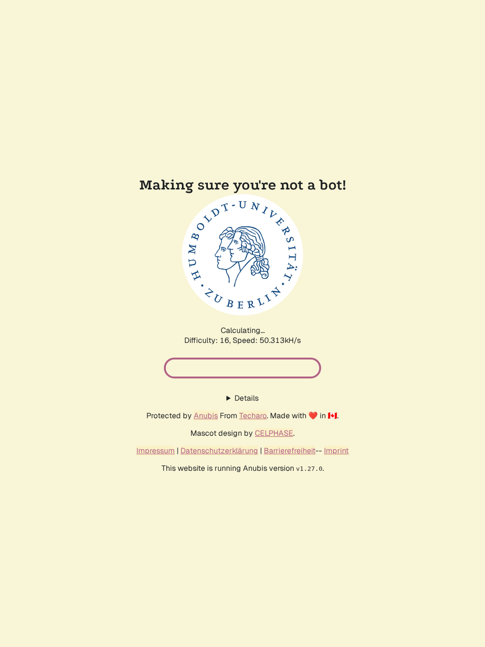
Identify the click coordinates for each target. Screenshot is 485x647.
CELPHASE (274, 433)
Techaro (253, 416)
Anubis (206, 416)
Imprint (336, 451)
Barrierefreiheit (289, 451)
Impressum (155, 451)
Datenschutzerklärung (219, 451)
